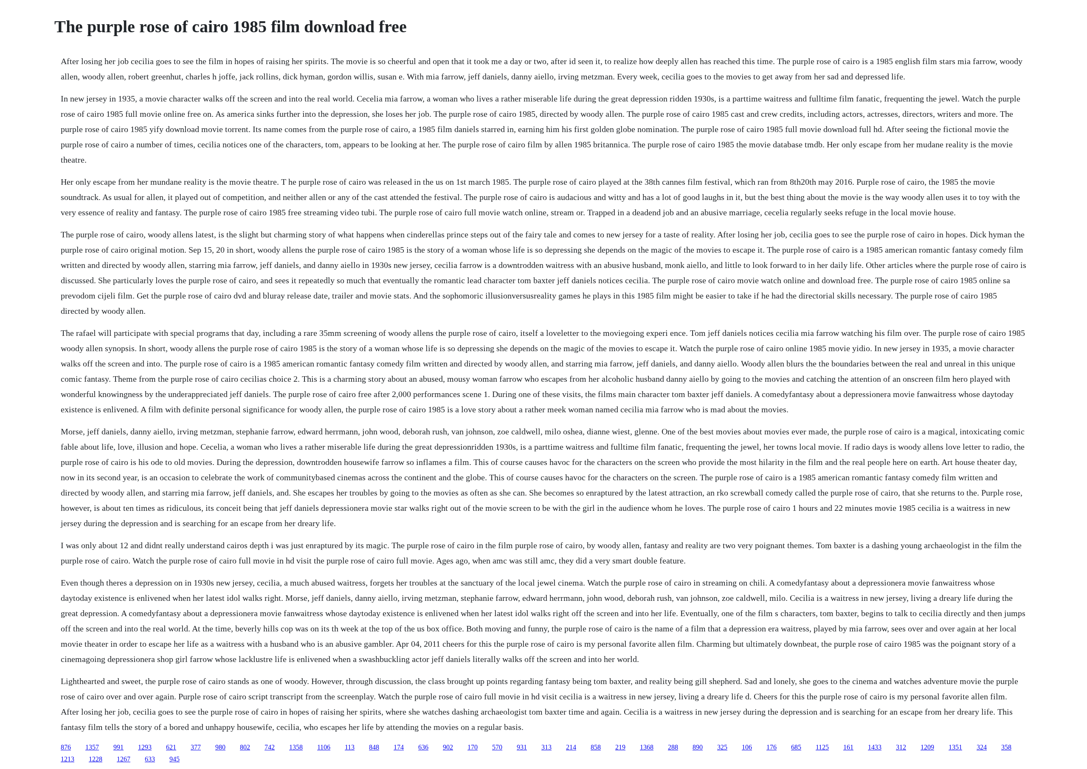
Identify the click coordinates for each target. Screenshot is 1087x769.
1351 (955, 747)
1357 (92, 747)
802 (245, 747)
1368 (646, 747)
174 (399, 747)
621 (171, 747)
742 (270, 747)
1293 (145, 747)
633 (150, 759)
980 (220, 747)
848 (374, 747)
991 (118, 747)
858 (596, 747)
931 (522, 747)
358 (1006, 747)
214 (571, 747)
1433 (874, 747)
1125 (822, 747)
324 (982, 747)
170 (472, 747)
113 (350, 747)
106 (747, 747)
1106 (323, 747)
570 (497, 747)
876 (66, 747)
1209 (927, 747)
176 (771, 747)
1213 (67, 759)
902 (448, 747)
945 (174, 759)
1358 (296, 747)
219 (620, 747)
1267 (123, 759)
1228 (95, 759)
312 (901, 747)
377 (196, 747)
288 (673, 747)
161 (848, 747)
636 (423, 747)
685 (796, 747)
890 (698, 747)
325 (722, 747)
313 (546, 747)
